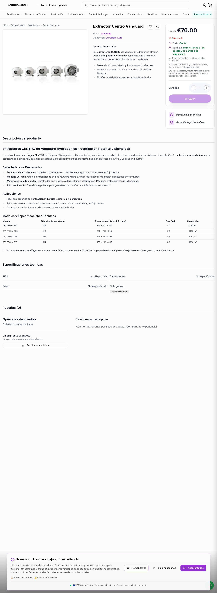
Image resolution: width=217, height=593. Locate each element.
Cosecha (118, 14)
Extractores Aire (114, 37)
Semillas (152, 14)
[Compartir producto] (157, 26)
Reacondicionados (204, 14)
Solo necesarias (167, 568)
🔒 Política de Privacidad (46, 577)
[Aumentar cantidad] (206, 87)
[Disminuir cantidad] (193, 87)
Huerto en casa (169, 14)
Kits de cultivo (135, 14)
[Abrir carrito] (210, 5)
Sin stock (189, 98)
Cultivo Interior (76, 14)
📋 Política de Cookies (21, 577)
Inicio (5, 25)
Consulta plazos (191, 67)
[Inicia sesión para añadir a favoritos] (150, 26)
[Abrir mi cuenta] (204, 5)
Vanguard (106, 33)
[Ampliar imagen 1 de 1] (45, 72)
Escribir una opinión (38, 345)
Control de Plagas (99, 14)
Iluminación (57, 14)
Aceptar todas (196, 568)
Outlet (186, 14)
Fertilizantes (14, 14)
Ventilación (34, 25)
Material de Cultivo (35, 14)
